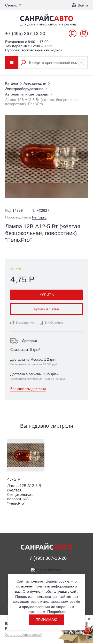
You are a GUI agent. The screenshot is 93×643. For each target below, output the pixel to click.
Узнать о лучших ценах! (23, 635)
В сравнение (25, 322)
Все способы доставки (28, 389)
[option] (26, 478)
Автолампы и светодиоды (27, 94)
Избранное (72, 35)
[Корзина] (84, 35)
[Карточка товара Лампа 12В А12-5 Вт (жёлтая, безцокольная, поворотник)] (25, 455)
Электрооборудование (24, 89)
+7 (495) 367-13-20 (25, 33)
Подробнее (56, 612)
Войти (83, 5)
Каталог (11, 83)
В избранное (51, 323)
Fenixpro (39, 217)
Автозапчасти (35, 83)
